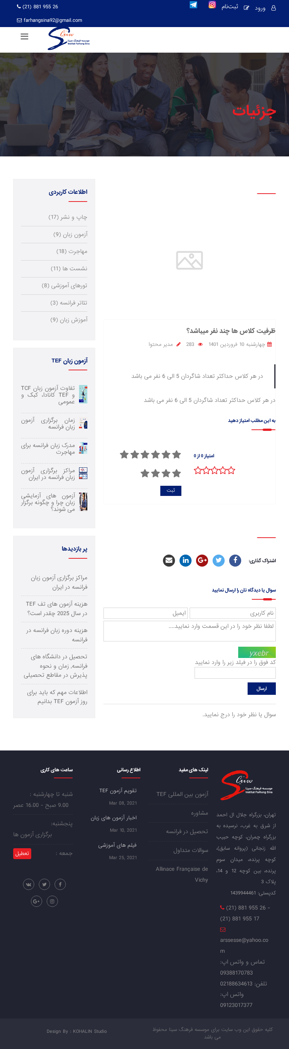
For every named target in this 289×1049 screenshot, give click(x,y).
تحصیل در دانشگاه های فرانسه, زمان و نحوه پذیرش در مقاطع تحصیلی (55, 666)
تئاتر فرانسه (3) (68, 303)
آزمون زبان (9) (70, 234)
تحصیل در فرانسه (187, 831)
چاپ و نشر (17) (68, 217)
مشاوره (199, 813)
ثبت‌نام (230, 7)
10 (145, 473)
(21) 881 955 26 (39, 7)
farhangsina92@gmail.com (53, 20)
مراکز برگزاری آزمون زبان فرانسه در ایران (59, 582)
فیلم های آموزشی (117, 845)
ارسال (262, 688)
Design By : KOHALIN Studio (77, 1031)
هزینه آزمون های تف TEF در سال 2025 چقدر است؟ (56, 609)
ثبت (171, 490)
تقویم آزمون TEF (118, 791)
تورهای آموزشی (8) (64, 285)
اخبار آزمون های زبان (114, 818)
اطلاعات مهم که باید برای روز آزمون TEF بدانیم (57, 697)
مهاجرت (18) (71, 251)
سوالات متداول (190, 850)
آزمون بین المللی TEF (182, 794)
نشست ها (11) (69, 268)
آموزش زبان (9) (68, 319)
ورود (260, 8)
